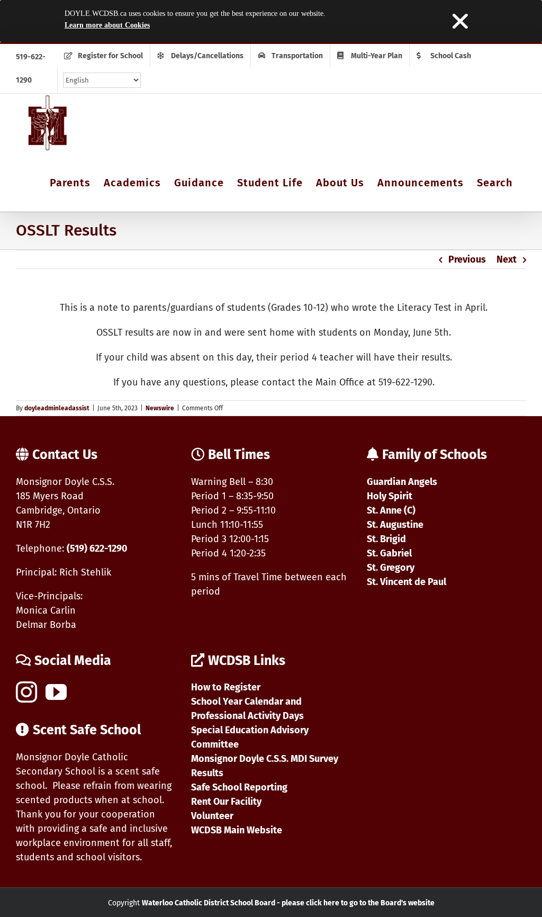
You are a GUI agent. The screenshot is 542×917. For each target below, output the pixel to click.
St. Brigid (386, 539)
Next (506, 259)
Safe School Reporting (239, 787)
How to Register (225, 687)
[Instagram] (26, 692)
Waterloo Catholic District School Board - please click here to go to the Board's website (288, 902)
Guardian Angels (402, 482)
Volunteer (212, 816)
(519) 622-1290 (97, 548)
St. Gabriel (389, 553)
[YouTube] (56, 692)
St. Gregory (390, 567)
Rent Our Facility (226, 801)
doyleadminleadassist (56, 408)
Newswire (160, 408)
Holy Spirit (389, 496)
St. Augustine (395, 525)
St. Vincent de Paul (406, 582)
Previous (467, 259)
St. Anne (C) (391, 510)
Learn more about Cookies (107, 25)
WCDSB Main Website (236, 830)
